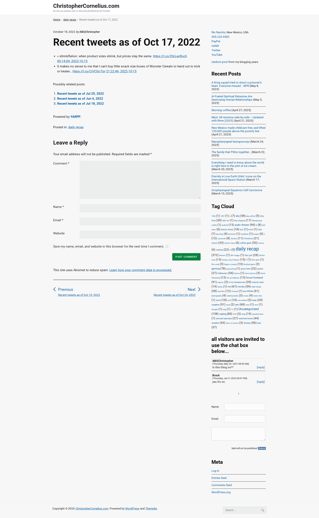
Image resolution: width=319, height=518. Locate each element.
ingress (220, 282)
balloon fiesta (227, 229)
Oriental (234, 291)
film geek (256, 260)
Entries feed (219, 478)
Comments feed (222, 485)
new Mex (221, 291)
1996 (213, 216)
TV (232, 309)
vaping (222, 313)
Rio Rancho (218, 32)
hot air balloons (233, 278)
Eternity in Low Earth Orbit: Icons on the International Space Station (236, 178)
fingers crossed (230, 264)
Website (59, 233)
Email (58, 220)
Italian (220, 287)
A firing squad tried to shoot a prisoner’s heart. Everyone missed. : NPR (237, 84)
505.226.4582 (220, 36)
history (237, 273)
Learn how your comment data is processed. (140, 270)
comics (261, 243)
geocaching (231, 269)
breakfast (245, 234)
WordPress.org (221, 492)
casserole (221, 239)
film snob (215, 264)
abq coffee (250, 216)
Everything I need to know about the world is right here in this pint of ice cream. (238, 164)
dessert (222, 255)
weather (215, 323)
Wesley (247, 323)
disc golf (248, 255)
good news (246, 269)
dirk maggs (235, 255)
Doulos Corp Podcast (230, 260)
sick (229, 300)
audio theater (242, 224)
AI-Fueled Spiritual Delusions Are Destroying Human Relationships (232, 98)
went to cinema (232, 323)
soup (228, 305)
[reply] (261, 367)
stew (248, 305)
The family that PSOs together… (231, 152)
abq (238, 216)
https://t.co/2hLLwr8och (170, 56)
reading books (232, 296)
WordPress (132, 508)
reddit (215, 45)
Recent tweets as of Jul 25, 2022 (80, 93)
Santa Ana (257, 296)
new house (256, 287)
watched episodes (224, 318)
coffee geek (245, 243)
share (218, 300)
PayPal (216, 41)
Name (58, 207)
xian (259, 323)
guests (260, 269)
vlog (243, 314)
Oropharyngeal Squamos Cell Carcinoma (237, 190)
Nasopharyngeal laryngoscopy (231, 141)
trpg (224, 309)
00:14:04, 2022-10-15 (72, 61)
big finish (232, 234)
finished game (249, 264)
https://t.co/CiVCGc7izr (89, 71)
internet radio (258, 282)
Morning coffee (221, 110)
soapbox (215, 304)
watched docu (258, 314)
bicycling (219, 234)
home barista (250, 273)
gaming (216, 268)
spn (237, 304)
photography (217, 296)
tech (256, 305)
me (229, 286)
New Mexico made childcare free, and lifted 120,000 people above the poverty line (239, 129)
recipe (245, 296)
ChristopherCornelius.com (91, 508)
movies (241, 286)
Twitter (216, 50)
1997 (222, 216)
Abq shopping (239, 220)
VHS (235, 314)
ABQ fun (225, 221)
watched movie (246, 318)
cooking (219, 250)
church (215, 243)
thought (215, 309)
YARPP (75, 117)
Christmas (248, 238)
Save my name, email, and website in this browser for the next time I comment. (108, 246)
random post (220, 62)
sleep (254, 300)
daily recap (76, 127)
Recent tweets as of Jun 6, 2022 (80, 98)
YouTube (217, 54)
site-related (242, 300)
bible (260, 230)
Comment (61, 163)
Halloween (222, 273)
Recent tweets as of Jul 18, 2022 (80, 103)
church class (229, 243)
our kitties (248, 291)
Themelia (151, 508)
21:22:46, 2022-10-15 (121, 71)
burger (256, 234)
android (225, 225)
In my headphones (237, 282)
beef (241, 230)
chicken (234, 239)
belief (250, 230)
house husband (254, 277)
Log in (215, 470)
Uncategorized (248, 309)
